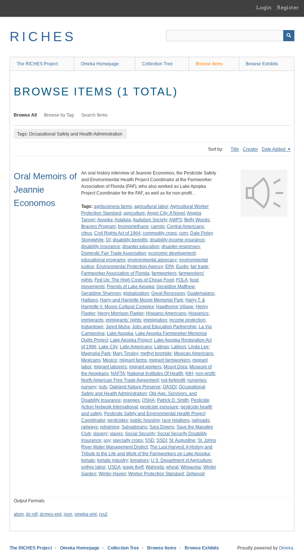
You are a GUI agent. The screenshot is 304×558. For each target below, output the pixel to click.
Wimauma (191, 467)
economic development (171, 253)
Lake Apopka (120, 333)
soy (106, 440)
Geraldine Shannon (101, 293)
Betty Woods (196, 219)
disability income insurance (177, 239)
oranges (131, 400)
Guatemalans (200, 293)
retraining (109, 427)
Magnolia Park (95, 353)
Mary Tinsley (125, 353)
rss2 (103, 514)
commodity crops (160, 233)
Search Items (94, 115)
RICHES (43, 36)
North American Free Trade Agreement (120, 380)
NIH (189, 373)
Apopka (105, 219)
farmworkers (164, 273)
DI (108, 239)
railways (89, 427)
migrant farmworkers (169, 360)
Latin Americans (136, 346)
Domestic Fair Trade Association (113, 253)
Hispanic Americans (166, 313)
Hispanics (198, 313)
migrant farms (133, 360)
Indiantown (92, 326)
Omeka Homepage (100, 63)
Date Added (274, 149)
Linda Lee (198, 346)
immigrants (92, 320)
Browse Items (209, 63)
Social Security (140, 433)
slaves (116, 433)
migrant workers (145, 366)
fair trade (199, 266)
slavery (100, 433)
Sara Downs (161, 427)
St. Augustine (182, 440)
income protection (187, 320)
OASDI (169, 386)
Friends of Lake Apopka (130, 286)
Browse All (25, 115)
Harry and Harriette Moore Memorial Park (141, 300)
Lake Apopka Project (131, 340)
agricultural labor (151, 206)
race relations (175, 420)
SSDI (161, 440)
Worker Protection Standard (156, 473)
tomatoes (139, 460)
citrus (86, 233)
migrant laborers (110, 366)
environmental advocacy (152, 259)
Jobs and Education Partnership (164, 326)
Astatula (123, 219)
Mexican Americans (193, 353)
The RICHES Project (37, 63)
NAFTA (118, 373)
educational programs (103, 259)
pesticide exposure (159, 406)
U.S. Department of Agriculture (181, 460)
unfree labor (93, 467)
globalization (136, 293)
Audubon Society (150, 219)
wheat (172, 467)
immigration (155, 320)
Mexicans (90, 360)
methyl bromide (156, 353)
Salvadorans (134, 427)
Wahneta (155, 467)
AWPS (175, 219)
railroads (200, 420)
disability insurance (100, 246)
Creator (250, 149)
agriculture (134, 213)
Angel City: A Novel (166, 213)
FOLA (182, 280)
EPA (169, 266)
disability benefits (130, 239)
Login (264, 7)
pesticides (118, 420)
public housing (145, 420)
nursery (88, 386)
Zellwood (195, 473)
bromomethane (133, 226)
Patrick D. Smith (173, 400)
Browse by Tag (59, 115)
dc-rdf (31, 514)
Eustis (182, 266)
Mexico (110, 360)
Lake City (108, 346)
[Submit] (288, 35)
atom (19, 514)
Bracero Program (98, 226)
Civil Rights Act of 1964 (117, 233)
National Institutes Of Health (155, 373)
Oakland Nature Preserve (135, 386)
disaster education (140, 246)
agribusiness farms (113, 206)
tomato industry (112, 460)
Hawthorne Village (175, 306)
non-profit (205, 373)
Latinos (178, 346)
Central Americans (185, 226)
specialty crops (128, 440)
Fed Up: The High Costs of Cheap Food (134, 280)
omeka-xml (86, 514)
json (68, 514)
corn (183, 233)
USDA (114, 467)
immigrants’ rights (123, 320)
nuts (103, 386)
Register (288, 7)
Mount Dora (175, 366)
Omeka (286, 548)
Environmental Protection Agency (129, 266)
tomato (88, 460)
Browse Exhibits (262, 63)
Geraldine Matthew (175, 286)
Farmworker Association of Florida (115, 273)
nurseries (196, 380)
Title (235, 149)
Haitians (89, 300)
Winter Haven (112, 473)
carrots (158, 226)
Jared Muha (118, 326)
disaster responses (181, 246)
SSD (149, 440)
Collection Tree (157, 63)
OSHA (148, 400)
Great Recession (168, 293)
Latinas (161, 346)
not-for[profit (173, 380)
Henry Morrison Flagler (121, 313)
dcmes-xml (51, 514)
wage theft (133, 467)
